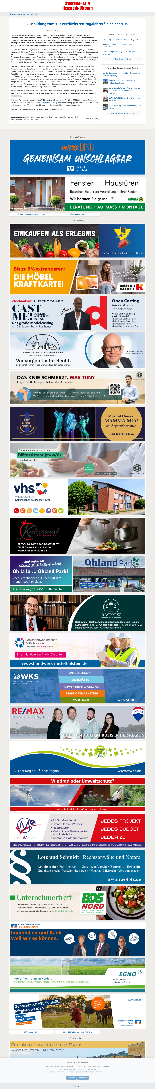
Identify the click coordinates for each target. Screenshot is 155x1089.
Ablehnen (71, 1077)
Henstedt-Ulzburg (32, 14)
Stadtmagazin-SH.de (18, 14)
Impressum (77, 1086)
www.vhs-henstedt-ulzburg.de (48, 102)
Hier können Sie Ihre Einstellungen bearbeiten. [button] (77, 1069)
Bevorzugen (93, 118)
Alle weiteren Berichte (122, 59)
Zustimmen (82, 1077)
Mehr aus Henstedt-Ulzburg (122, 113)
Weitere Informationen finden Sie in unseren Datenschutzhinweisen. (77, 1072)
